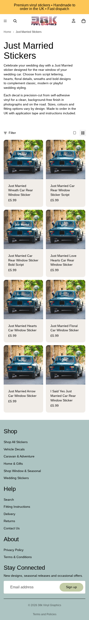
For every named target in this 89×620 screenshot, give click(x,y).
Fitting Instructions (17, 506)
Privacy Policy (14, 549)
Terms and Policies (44, 614)
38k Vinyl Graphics (49, 605)
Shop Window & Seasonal (22, 470)
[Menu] (5, 21)
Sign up (71, 587)
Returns (9, 521)
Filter (12, 133)
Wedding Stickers (16, 478)
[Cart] (84, 21)
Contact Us (12, 528)
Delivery (9, 514)
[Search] (15, 21)
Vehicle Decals (14, 449)
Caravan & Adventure (19, 456)
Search (9, 499)
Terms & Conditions (18, 557)
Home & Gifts (13, 463)
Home (7, 31)
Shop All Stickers (16, 442)
